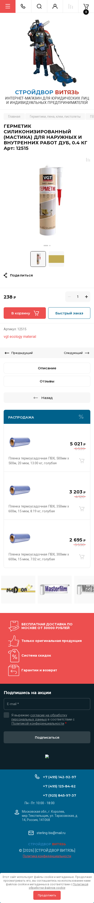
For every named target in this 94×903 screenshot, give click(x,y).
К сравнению (88, 160)
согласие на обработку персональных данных (39, 717)
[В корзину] (82, 461)
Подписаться (47, 737)
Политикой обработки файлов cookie (58, 886)
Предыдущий (22, 353)
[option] (47, 201)
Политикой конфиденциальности (37, 723)
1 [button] (46, 245)
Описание (47, 368)
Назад (47, 398)
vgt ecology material (20, 336)
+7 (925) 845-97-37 (59, 795)
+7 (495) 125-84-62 (59, 786)
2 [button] (49, 245)
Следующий (73, 353)
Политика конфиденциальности (47, 856)
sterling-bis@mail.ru (51, 833)
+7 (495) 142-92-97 (59, 777)
